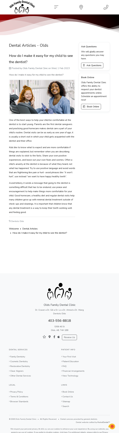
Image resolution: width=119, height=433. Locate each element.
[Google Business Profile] (50, 336)
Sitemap (66, 401)
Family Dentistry (17, 356)
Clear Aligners (17, 371)
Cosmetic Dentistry (19, 361)
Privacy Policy (16, 391)
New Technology (70, 375)
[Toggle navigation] (56, 7)
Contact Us (68, 396)
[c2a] (111, 426)
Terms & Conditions (19, 396)
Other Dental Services (20, 375)
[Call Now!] (106, 7)
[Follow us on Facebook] (54, 336)
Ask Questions (93, 65)
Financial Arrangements (73, 371)
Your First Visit (69, 356)
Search (66, 406)
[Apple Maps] (58, 336)
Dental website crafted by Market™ (93, 422)
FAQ (64, 366)
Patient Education (71, 361)
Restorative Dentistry (20, 366)
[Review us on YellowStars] (44, 336)
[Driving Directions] (81, 7)
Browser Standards (19, 401)
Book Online (92, 106)
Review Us (69, 337)
